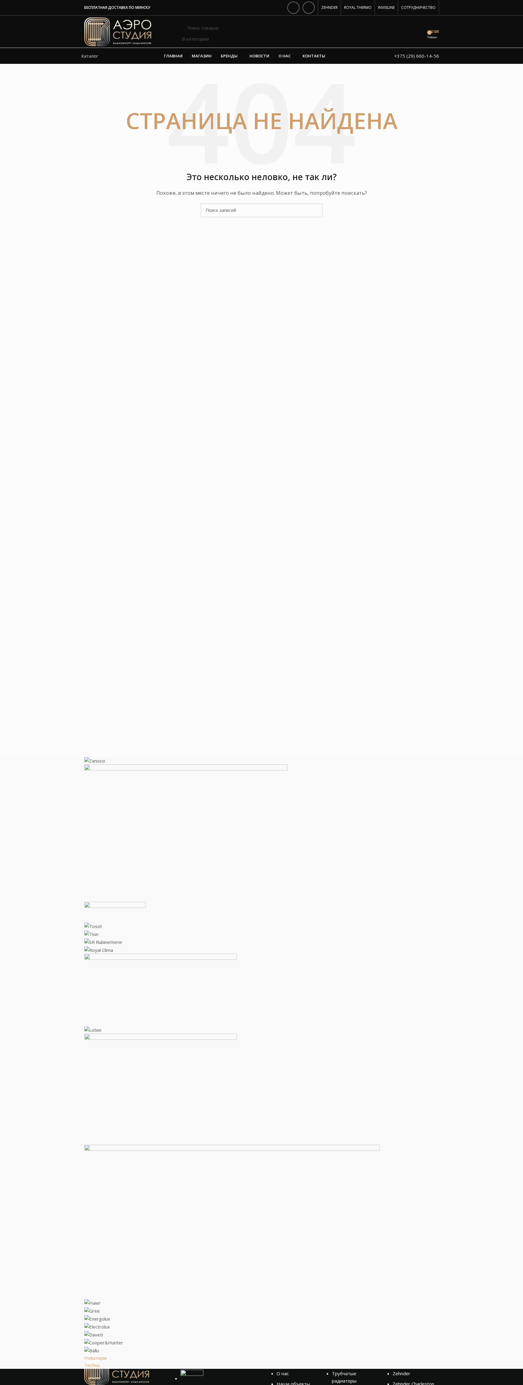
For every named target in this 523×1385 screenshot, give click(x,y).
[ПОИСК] (252, 31)
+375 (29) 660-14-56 (416, 56)
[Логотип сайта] (118, 31)
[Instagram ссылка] (293, 8)
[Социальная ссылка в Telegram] (309, 8)
